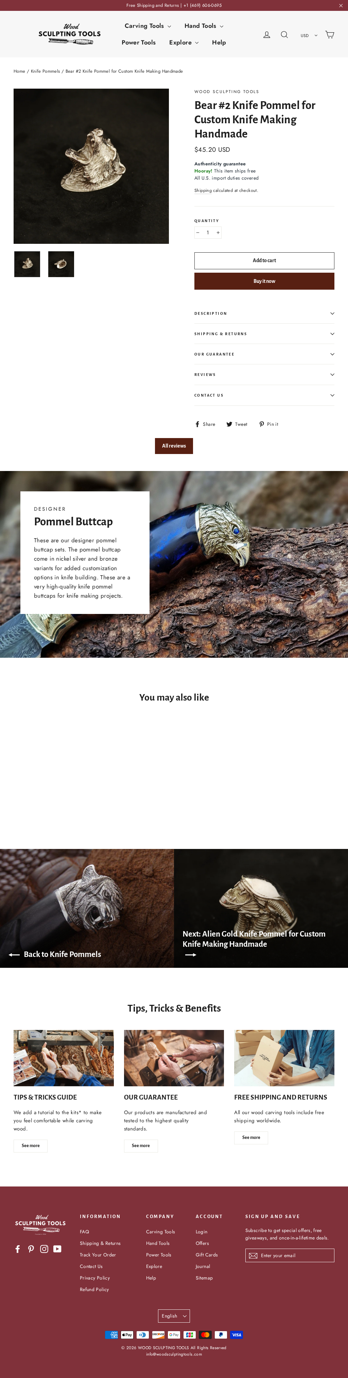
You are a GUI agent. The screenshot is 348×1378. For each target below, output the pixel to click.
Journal (203, 1266)
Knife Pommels (45, 71)
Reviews (205, 375)
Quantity (206, 221)
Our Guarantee (214, 354)
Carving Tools (145, 25)
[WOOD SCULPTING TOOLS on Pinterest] (31, 1248)
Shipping (203, 190)
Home (19, 71)
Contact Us (209, 395)
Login (202, 1231)
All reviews (174, 446)
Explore (181, 42)
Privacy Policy (95, 1277)
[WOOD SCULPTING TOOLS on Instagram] (44, 1248)
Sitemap (204, 1277)
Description (210, 313)
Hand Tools (201, 25)
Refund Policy (94, 1289)
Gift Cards (207, 1254)
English (169, 1315)
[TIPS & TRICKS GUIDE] (64, 1058)
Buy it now (264, 281)
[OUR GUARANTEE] (174, 1058)
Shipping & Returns (220, 334)
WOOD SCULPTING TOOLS (226, 92)
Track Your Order (98, 1254)
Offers (202, 1243)
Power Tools (139, 42)
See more (31, 1145)
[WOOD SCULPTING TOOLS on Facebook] (18, 1248)
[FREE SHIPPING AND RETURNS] (284, 1058)
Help (219, 42)
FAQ (84, 1231)
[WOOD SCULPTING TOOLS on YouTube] (57, 1248)
